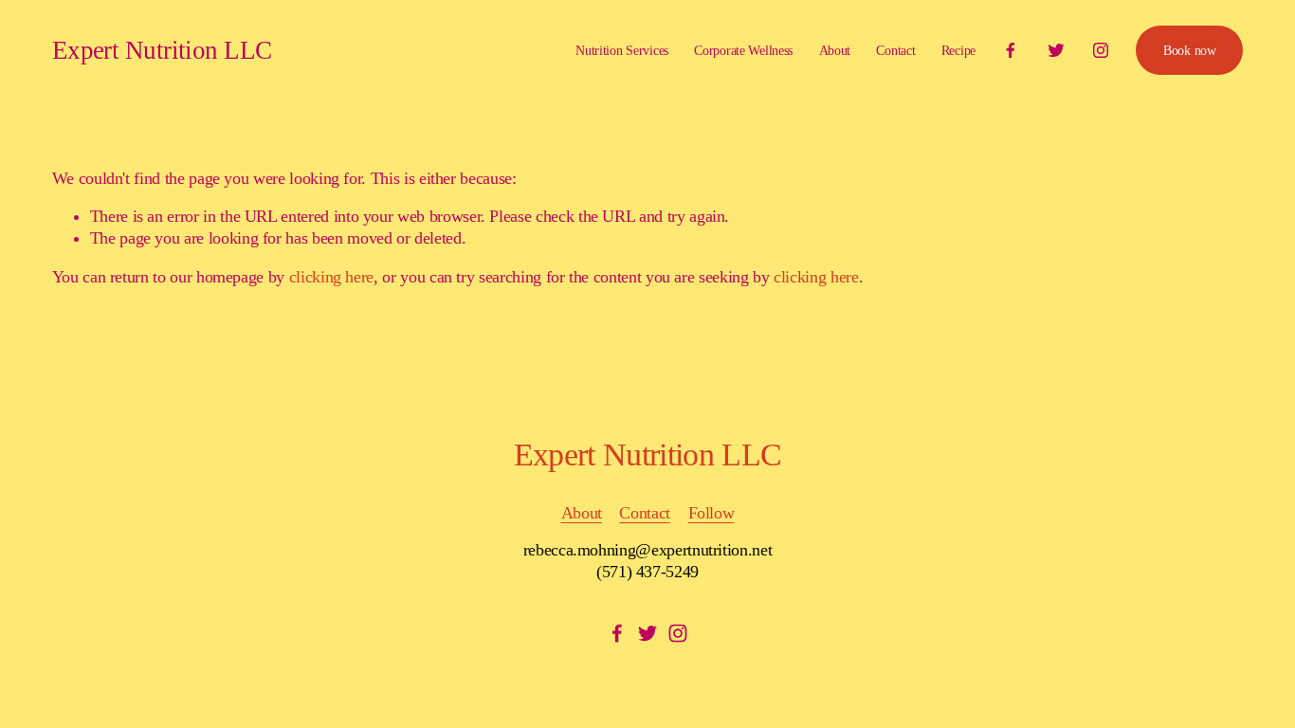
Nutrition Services (621, 50)
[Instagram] (1100, 50)
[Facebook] (1010, 50)
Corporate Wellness (743, 50)
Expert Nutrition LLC (162, 50)
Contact (895, 50)
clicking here (331, 276)
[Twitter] (1056, 50)
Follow (711, 512)
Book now (1189, 50)
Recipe (958, 50)
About (835, 50)
